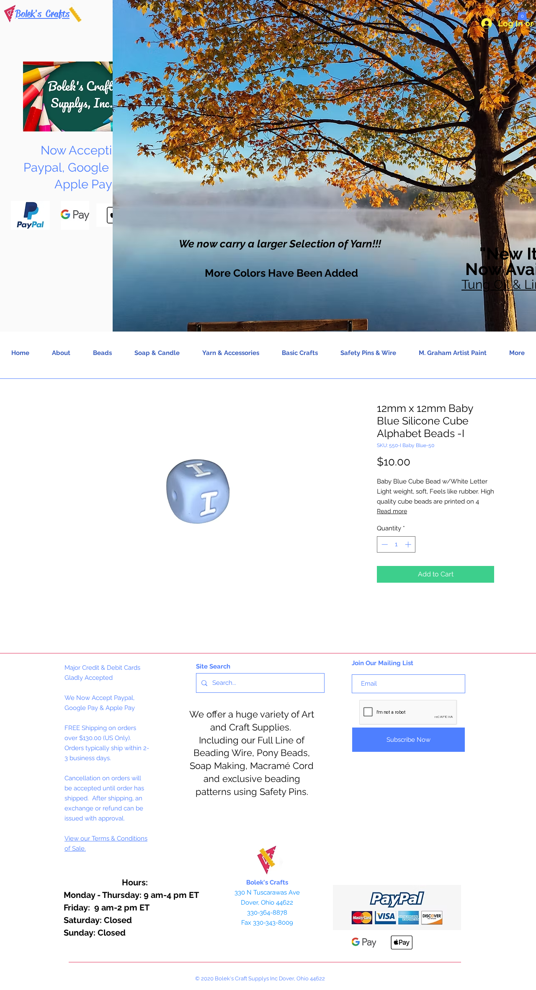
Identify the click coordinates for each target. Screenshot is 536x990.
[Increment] (409, 544)
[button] (522, 14)
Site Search (213, 666)
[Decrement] (383, 544)
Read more (392, 511)
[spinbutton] (396, 544)
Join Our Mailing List (382, 663)
